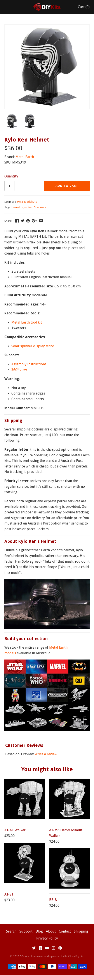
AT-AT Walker (15, 830)
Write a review (46, 754)
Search (11, 931)
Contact (65, 931)
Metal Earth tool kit (26, 322)
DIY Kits (24, 956)
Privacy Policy (47, 938)
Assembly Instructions (28, 364)
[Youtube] (47, 949)
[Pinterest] (60, 949)
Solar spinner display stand (32, 346)
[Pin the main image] (28, 221)
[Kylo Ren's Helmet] (47, 27)
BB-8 (53, 900)
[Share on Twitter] (22, 221)
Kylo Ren (27, 207)
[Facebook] (40, 949)
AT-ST (9, 894)
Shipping (81, 931)
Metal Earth (25, 157)
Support (26, 931)
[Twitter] (34, 949)
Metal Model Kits (27, 201)
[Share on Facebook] (17, 221)
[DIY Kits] (47, 7)
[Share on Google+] (34, 221)
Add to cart (67, 185)
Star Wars (40, 207)
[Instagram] (53, 949)
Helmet (16, 207)
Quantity (11, 176)
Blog (39, 931)
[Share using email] (41, 221)
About (51, 931)
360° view (19, 370)
